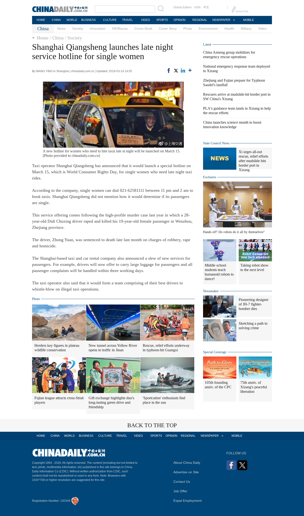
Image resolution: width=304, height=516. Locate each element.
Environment (208, 28)
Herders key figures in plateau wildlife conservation (56, 347)
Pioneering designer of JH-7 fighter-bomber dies (253, 304)
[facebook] (168, 70)
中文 (206, 7)
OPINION (179, 20)
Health (229, 28)
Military (246, 28)
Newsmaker (211, 291)
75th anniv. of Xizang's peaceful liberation (253, 387)
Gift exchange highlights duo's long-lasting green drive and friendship (111, 402)
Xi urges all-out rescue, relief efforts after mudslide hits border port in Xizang (253, 161)
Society (77, 28)
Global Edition (182, 7)
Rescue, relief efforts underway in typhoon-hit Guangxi (166, 347)
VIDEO (145, 20)
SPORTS (162, 20)
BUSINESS (88, 20)
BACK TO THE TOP (152, 425)
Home (42, 37)
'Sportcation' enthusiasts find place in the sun (164, 400)
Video (262, 28)
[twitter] (175, 70)
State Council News (216, 143)
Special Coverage (214, 352)
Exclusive (209, 177)
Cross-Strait (143, 28)
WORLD (71, 20)
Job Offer (180, 491)
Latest (207, 44)
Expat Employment (187, 500)
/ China (57, 37)
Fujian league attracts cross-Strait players (59, 400)
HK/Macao (120, 28)
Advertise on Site (186, 472)
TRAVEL (127, 20)
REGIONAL (199, 20)
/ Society (73, 37)
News (61, 28)
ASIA (197, 7)
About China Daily (186, 462)
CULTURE (110, 20)
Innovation (97, 28)
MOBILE (248, 20)
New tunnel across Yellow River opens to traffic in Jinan (113, 347)
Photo (187, 28)
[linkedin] (182, 70)
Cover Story (168, 28)
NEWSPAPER (221, 20)
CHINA (56, 20)
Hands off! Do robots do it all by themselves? (233, 232)
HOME (41, 20)
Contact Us (181, 481)
